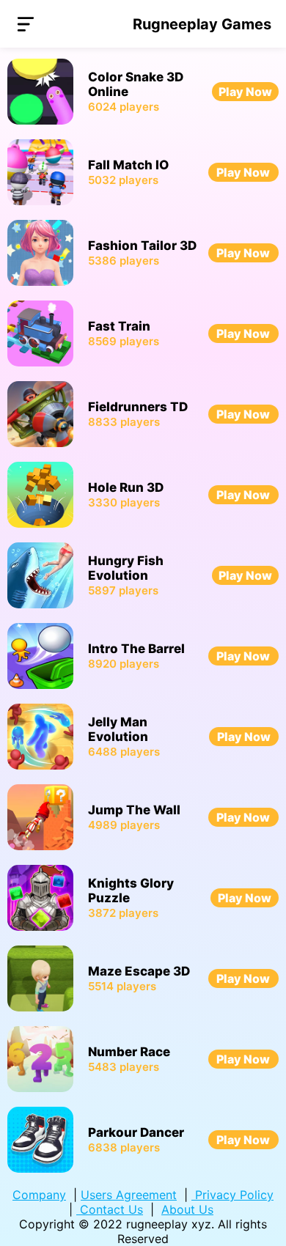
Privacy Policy (232, 1194)
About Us (187, 1209)
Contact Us (109, 1209)
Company (39, 1194)
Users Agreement (129, 1194)
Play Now (245, 91)
